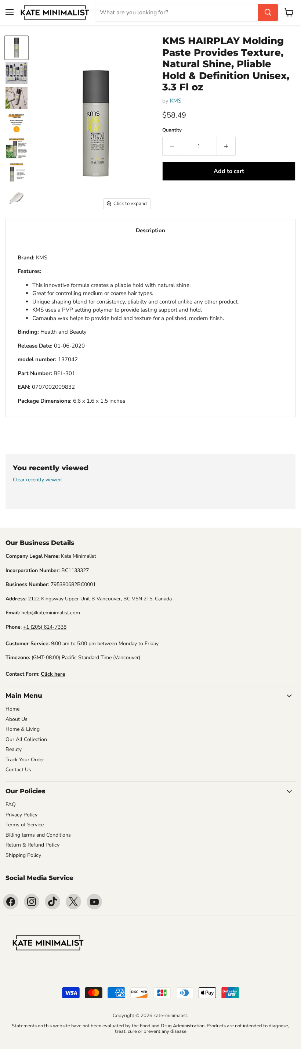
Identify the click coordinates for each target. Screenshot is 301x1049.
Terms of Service (25, 824)
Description (150, 230)
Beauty (14, 749)
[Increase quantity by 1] (226, 146)
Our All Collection (26, 739)
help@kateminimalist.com (50, 612)
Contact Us (18, 769)
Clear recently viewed (37, 480)
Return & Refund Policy (32, 844)
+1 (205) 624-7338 (44, 627)
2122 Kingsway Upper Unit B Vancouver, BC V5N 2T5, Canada (100, 598)
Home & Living (23, 729)
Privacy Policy (21, 814)
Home (12, 708)
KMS (175, 100)
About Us (17, 719)
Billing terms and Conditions (38, 834)
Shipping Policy (23, 855)
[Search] (268, 12)
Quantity (172, 130)
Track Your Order (25, 759)
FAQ (11, 804)
